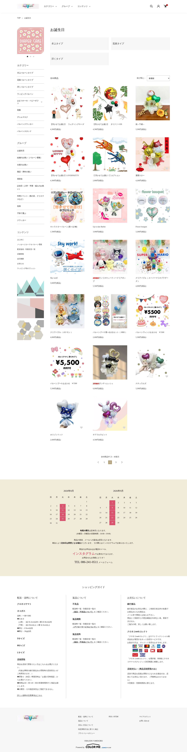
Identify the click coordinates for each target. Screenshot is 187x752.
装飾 (19, 110)
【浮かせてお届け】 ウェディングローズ (67, 124)
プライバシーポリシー (86, 733)
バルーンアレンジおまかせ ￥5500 (150, 332)
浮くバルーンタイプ (25, 87)
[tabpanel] (30, 40)
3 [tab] (33, 56)
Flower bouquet (141, 227)
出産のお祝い (22, 165)
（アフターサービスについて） (85, 627)
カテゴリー (49, 6)
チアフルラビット (100, 435)
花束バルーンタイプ (25, 80)
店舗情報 (20, 254)
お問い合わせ (144, 721)
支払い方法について (85, 725)
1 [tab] (27, 56)
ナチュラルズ (141, 383)
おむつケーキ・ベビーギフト (28, 102)
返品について (83, 721)
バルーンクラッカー (25, 124)
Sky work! (54, 278)
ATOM (116, 717)
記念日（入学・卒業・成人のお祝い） (30, 187)
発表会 (20, 179)
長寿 (19, 206)
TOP (19, 18)
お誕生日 (27, 18)
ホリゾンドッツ (56, 435)
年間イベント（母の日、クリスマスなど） (30, 197)
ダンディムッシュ (106, 383)
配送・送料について (85, 717)
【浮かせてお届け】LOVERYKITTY (64, 175)
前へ (98, 462)
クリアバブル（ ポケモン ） (61, 332)
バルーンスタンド (24, 131)
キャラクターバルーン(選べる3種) (63, 227)
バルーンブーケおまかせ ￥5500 (63, 383)
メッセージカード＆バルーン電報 (29, 244)
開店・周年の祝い (24, 172)
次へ (122, 462)
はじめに (20, 240)
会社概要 (20, 259)
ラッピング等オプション (26, 268)
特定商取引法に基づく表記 (88, 729)
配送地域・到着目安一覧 (26, 249)
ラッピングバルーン (25, 94)
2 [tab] (30, 56)
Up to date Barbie (99, 227)
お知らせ (20, 264)
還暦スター (140, 175)
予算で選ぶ (21, 213)
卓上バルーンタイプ (25, 73)
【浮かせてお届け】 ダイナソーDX (107, 124)
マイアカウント (145, 717)
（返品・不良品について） (83, 612)
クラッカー (21, 220)
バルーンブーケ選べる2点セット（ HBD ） (110, 332)
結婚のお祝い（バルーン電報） (29, 158)
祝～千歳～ (140, 124)
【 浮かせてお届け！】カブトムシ (106, 175)
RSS (110, 717)
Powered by (80, 747)
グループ (66, 6)
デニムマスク (22, 117)
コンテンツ (82, 6)
